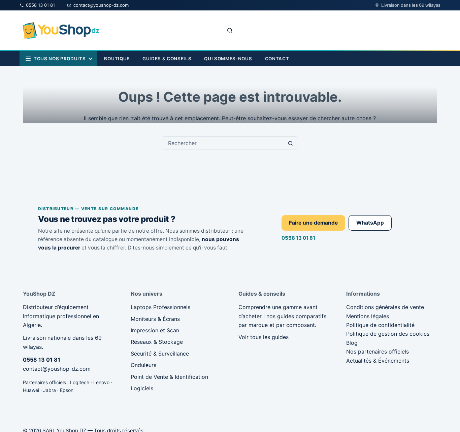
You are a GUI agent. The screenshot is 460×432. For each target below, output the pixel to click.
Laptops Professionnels (160, 307)
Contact (277, 58)
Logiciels (142, 388)
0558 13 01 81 (298, 238)
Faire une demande (313, 223)
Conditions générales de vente (385, 307)
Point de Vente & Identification (169, 376)
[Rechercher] (229, 30)
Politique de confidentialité (380, 325)
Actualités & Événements (377, 360)
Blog (352, 342)
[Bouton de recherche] (290, 143)
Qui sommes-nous (228, 58)
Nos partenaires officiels (377, 351)
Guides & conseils (166, 58)
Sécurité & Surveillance (160, 353)
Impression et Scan (155, 330)
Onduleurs (143, 365)
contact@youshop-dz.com (57, 368)
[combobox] (223, 143)
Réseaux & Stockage (157, 341)
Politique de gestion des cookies (387, 333)
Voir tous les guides (263, 337)
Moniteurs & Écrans (155, 318)
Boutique (116, 58)
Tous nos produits (60, 58)
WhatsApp (370, 223)
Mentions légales (367, 316)
